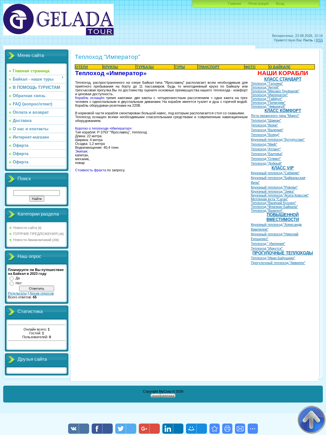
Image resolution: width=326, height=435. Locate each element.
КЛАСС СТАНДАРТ (282, 79)
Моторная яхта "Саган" (269, 199)
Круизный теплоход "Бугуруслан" (278, 139)
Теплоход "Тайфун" (266, 99)
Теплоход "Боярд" (265, 135)
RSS (319, 40)
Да (18, 278)
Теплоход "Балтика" (267, 154)
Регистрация (258, 3)
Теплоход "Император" (269, 95)
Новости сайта (25, 228)
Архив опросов (42, 293)
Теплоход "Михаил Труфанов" (275, 91)
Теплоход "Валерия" (267, 130)
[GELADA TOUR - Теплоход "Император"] (214, 429)
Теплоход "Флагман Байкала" (274, 207)
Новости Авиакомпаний (32, 240)
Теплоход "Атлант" (266, 149)
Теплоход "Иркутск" (267, 248)
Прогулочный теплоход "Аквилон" (278, 263)
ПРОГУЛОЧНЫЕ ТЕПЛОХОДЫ (282, 253)
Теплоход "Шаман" (266, 120)
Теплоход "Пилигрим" (268, 102)
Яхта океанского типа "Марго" (275, 116)
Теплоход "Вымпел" (267, 210)
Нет (19, 283)
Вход (280, 3)
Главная (234, 3)
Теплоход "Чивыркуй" (268, 106)
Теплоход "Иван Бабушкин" (273, 258)
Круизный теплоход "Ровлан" (274, 187)
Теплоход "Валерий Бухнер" (273, 203)
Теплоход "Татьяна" (267, 83)
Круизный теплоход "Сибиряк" (275, 173)
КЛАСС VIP (283, 168)
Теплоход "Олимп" (266, 158)
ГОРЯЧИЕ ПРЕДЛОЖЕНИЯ (35, 234)
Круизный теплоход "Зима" (272, 191)
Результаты (17, 293)
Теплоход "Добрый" (266, 163)
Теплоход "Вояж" (264, 125)
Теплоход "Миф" (264, 144)
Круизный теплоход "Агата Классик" (280, 195)
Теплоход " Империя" (268, 244)
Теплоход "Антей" (265, 87)
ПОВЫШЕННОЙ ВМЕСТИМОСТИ (282, 217)
